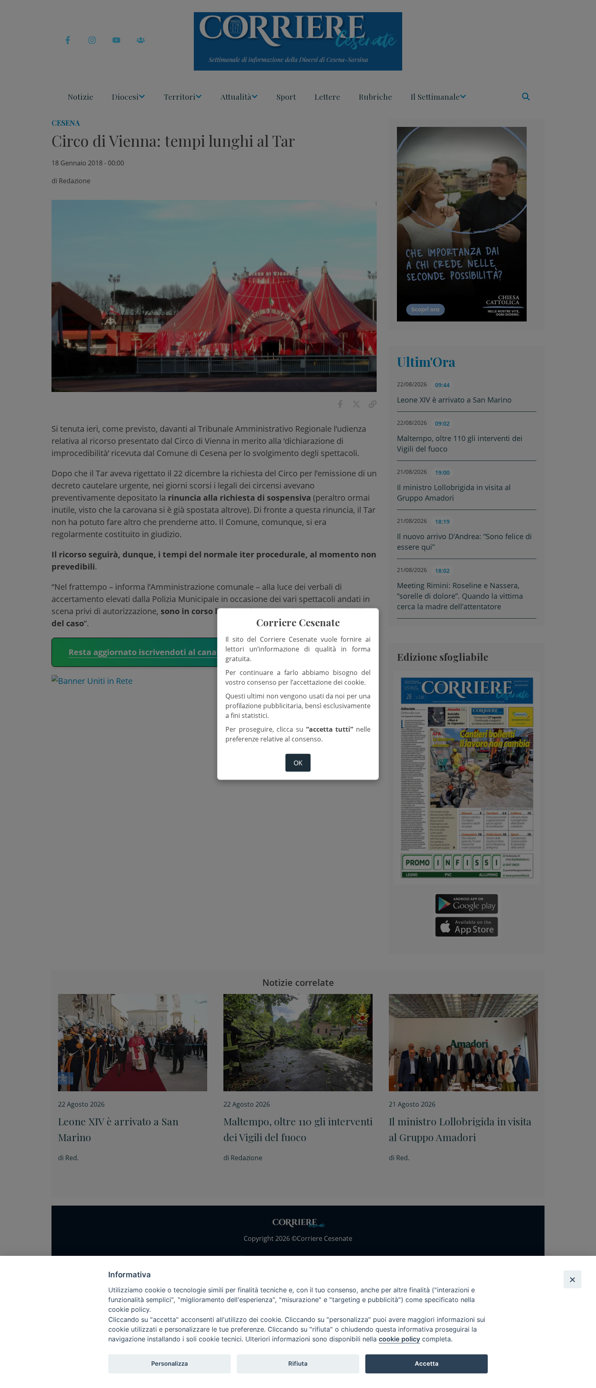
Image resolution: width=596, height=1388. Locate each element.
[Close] (572, 1279)
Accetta (426, 1363)
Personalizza (169, 1363)
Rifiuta (297, 1363)
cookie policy (399, 1339)
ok (298, 762)
